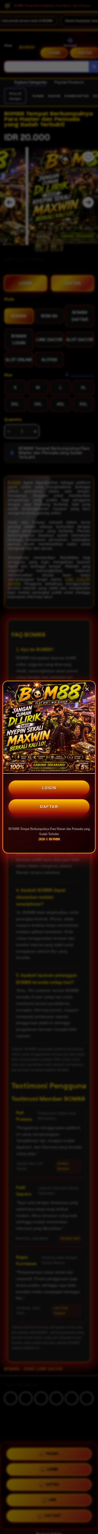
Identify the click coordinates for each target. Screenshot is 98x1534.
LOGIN (49, 788)
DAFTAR (49, 806)
